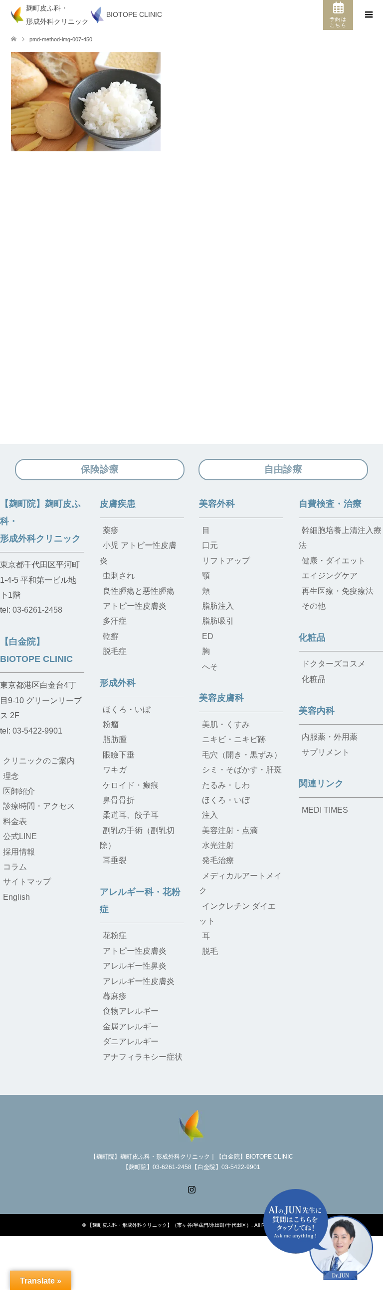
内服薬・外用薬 (330, 737)
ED (207, 636)
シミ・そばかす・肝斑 (242, 769)
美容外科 (217, 504)
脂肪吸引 (218, 621)
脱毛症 (115, 651)
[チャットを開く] (318, 1234)
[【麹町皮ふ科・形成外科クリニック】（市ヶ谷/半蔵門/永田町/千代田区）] (191, 1124)
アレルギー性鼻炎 (135, 966)
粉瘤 (111, 724)
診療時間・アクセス (39, 806)
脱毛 (210, 951)
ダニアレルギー (131, 1041)
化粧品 (312, 638)
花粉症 (115, 935)
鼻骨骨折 (119, 800)
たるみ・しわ (226, 785)
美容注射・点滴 (230, 830)
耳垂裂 (115, 860)
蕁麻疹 (115, 996)
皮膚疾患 (118, 504)
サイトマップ (27, 881)
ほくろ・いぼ (127, 709)
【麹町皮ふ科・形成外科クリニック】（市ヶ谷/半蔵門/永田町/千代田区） (169, 1225)
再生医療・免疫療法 (338, 591)
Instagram (191, 1188)
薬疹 (111, 530)
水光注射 (218, 845)
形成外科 (118, 683)
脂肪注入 (218, 606)
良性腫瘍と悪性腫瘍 (139, 591)
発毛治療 (218, 860)
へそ (210, 666)
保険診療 (100, 469)
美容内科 (317, 711)
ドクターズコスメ (334, 663)
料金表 (15, 821)
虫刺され (119, 575)
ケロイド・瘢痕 (131, 785)
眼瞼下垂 (119, 755)
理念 (11, 776)
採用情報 (19, 852)
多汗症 (115, 621)
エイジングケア (330, 575)
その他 (314, 606)
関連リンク (321, 783)
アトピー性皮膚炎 (135, 606)
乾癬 (111, 636)
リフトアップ (226, 560)
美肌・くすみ (226, 724)
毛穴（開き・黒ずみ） (242, 755)
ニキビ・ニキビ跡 (234, 739)
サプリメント (326, 752)
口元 (210, 545)
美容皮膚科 (221, 698)
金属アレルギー (131, 1026)
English (16, 897)
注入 (210, 815)
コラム (15, 866)
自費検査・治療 (330, 504)
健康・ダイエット (334, 560)
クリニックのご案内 (39, 760)
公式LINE (20, 836)
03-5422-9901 (37, 731)
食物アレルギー (131, 1011)
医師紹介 (19, 791)
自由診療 (283, 469)
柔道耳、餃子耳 (131, 815)
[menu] (368, 15)
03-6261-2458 (37, 610)
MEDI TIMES (325, 810)
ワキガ (115, 769)
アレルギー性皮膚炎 (139, 981)
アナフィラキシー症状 (143, 1057)
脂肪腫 (115, 739)
